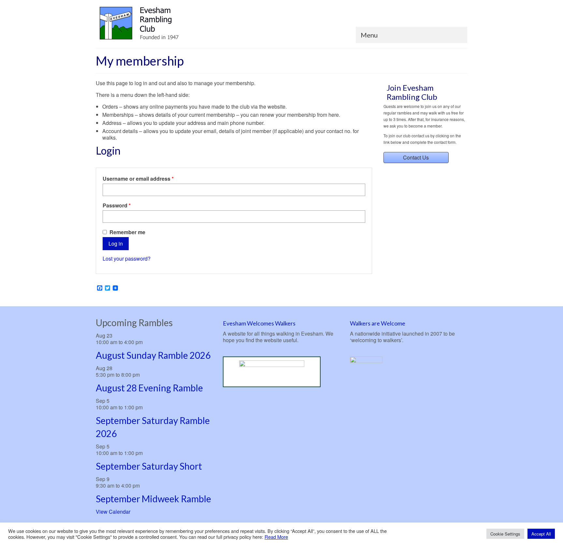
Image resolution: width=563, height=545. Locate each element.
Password (128, 205)
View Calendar (113, 511)
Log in (115, 243)
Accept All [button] (541, 534)
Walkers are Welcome (377, 323)
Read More (276, 537)
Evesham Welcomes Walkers (259, 323)
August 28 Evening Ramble (149, 387)
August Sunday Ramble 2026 (153, 355)
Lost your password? (127, 258)
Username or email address (149, 178)
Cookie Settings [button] (505, 534)
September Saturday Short (149, 466)
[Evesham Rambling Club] (154, 23)
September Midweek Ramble (153, 498)
